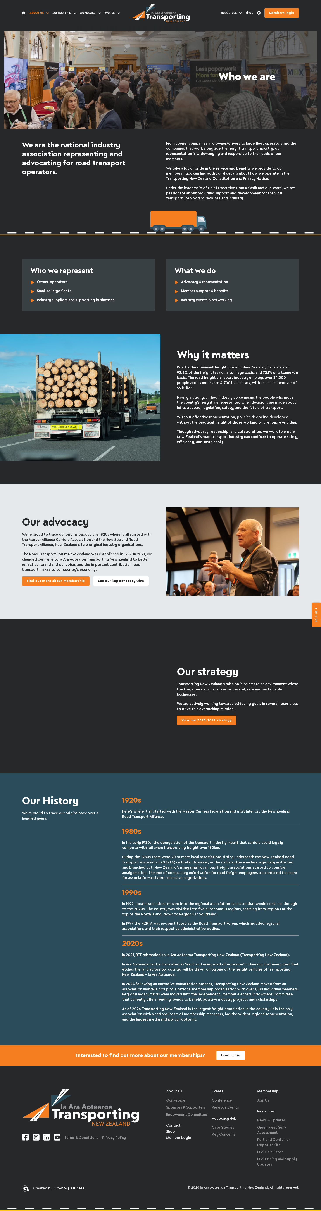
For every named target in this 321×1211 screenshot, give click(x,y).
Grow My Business (69, 1188)
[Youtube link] (57, 1138)
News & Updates (271, 1120)
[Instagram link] (36, 1138)
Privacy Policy (114, 1138)
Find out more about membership (56, 581)
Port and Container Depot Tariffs (273, 1142)
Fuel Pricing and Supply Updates (277, 1162)
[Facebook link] (25, 1138)
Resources (229, 12)
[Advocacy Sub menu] (99, 13)
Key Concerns (223, 1134)
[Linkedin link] (46, 1138)
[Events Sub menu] (118, 13)
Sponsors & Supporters (186, 1107)
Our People (175, 1100)
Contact (173, 1125)
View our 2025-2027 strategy (206, 720)
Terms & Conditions (81, 1138)
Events (109, 12)
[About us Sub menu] (47, 13)
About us (36, 12)
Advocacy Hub (224, 1118)
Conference (222, 1100)
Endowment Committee (186, 1114)
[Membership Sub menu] (74, 13)
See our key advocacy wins (121, 581)
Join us (316, 616)
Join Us (263, 1100)
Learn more (230, 1055)
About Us (174, 1091)
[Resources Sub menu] (240, 13)
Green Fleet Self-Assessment (271, 1130)
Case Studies (223, 1127)
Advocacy (88, 12)
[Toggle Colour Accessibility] (259, 13)
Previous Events (225, 1107)
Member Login (178, 1138)
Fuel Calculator (270, 1152)
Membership (61, 12)
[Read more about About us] (24, 13)
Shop (249, 12)
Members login (281, 13)
